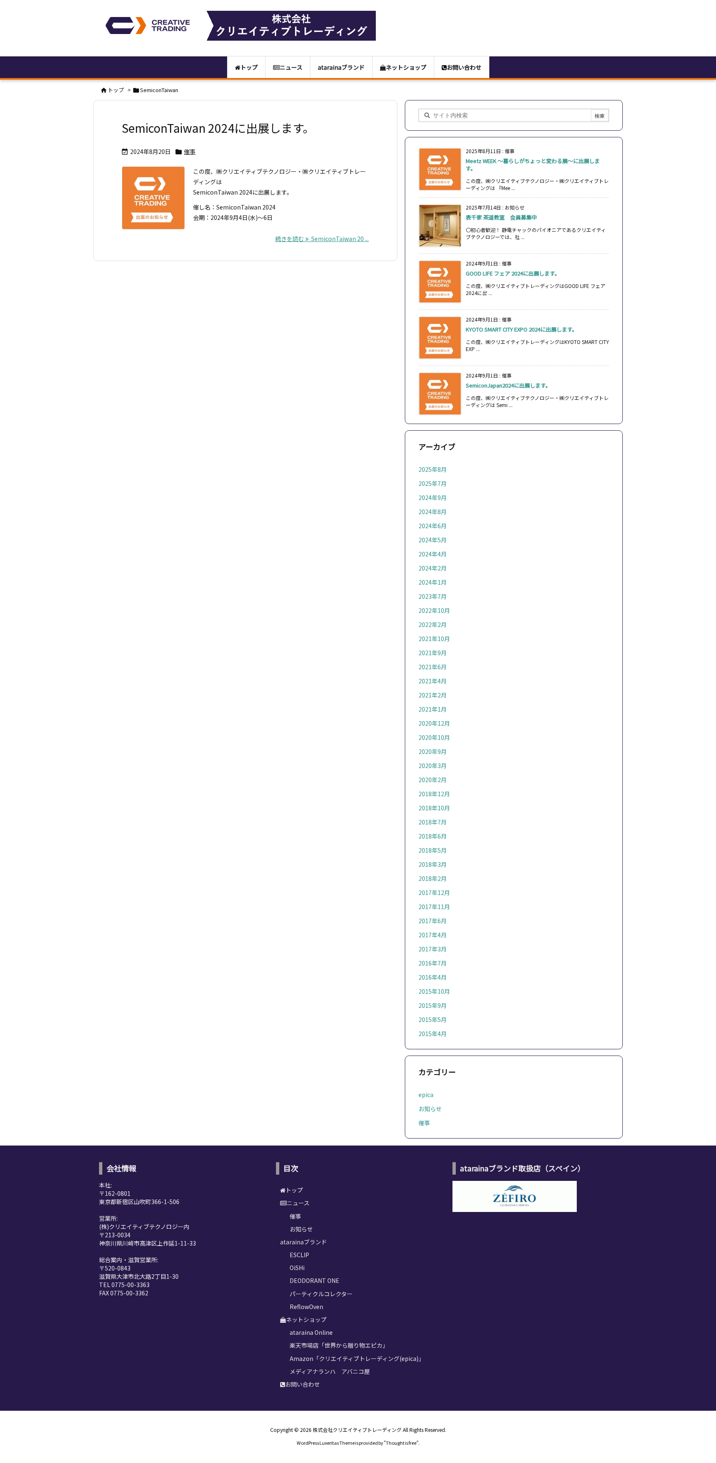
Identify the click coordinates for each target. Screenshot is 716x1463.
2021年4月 (432, 681)
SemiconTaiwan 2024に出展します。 (218, 127)
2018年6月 (432, 836)
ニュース (298, 1203)
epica (425, 1094)
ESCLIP (299, 1255)
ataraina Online (311, 1332)
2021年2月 (432, 695)
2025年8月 (432, 469)
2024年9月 (432, 497)
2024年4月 (432, 554)
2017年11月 (434, 906)
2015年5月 (432, 1019)
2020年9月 (432, 751)
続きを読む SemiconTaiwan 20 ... (322, 238)
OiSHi (297, 1267)
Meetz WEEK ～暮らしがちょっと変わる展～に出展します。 (533, 164)
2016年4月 (432, 977)
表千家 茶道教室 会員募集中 (501, 217)
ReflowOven (306, 1306)
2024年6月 (432, 526)
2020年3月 (432, 765)
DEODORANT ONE (314, 1280)
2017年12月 (434, 892)
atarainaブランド (303, 1242)
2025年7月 (432, 483)
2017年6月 (432, 921)
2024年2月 (432, 568)
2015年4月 (432, 1033)
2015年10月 (434, 991)
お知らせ (430, 1109)
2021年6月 (432, 667)
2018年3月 (432, 864)
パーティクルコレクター (321, 1294)
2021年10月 (434, 638)
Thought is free (401, 1442)
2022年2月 (432, 624)
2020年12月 (434, 723)
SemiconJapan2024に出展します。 (508, 385)
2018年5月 (432, 850)
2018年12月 (434, 794)
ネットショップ (306, 1319)
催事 (190, 151)
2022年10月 (434, 610)
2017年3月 (432, 949)
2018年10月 (434, 808)
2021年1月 (432, 709)
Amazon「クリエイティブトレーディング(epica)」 (357, 1358)
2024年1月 (432, 582)
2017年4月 (432, 935)
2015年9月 (432, 1005)
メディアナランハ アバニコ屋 (330, 1371)
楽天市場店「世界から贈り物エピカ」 (339, 1345)
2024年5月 (432, 540)
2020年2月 (432, 779)
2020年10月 (434, 737)
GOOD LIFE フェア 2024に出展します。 (513, 273)
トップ (116, 90)
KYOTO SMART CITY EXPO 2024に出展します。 (522, 329)
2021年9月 (432, 653)
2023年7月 (432, 596)
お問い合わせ (302, 1384)
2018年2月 (432, 878)
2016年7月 (432, 963)
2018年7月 (432, 822)
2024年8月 (432, 511)
